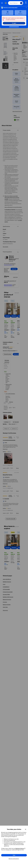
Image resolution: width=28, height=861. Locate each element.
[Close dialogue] (25, 829)
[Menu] (2, 3)
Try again (14, 23)
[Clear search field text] (19, 3)
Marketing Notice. (19, 848)
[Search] (21, 3)
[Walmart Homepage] (6, 3)
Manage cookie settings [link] (14, 858)
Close (14, 855)
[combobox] (15, 3)
